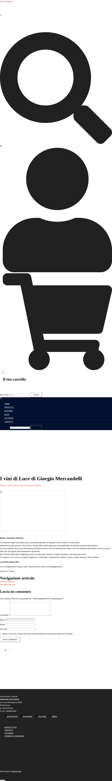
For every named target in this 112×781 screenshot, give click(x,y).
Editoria (8, 411)
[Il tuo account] (57, 272)
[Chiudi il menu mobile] (1, 399)
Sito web (3, 629)
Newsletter (10, 727)
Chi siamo (8, 418)
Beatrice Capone (6, 485)
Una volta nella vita (7, 584)
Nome (3, 620)
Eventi (32, 485)
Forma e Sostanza (8, 581)
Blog (6, 414)
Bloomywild (16, 771)
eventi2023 (38, 485)
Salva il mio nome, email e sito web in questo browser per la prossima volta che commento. (38, 634)
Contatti (8, 422)
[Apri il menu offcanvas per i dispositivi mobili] (1, 15)
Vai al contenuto (6, 1)
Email (3, 624)
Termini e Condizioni (14, 736)
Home (7, 404)
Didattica (9, 407)
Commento (5, 615)
